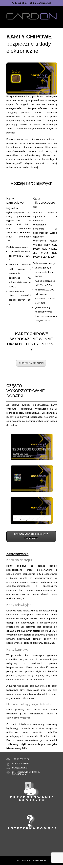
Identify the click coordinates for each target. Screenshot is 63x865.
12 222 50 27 (21, 3)
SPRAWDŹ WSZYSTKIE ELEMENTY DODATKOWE (31, 536)
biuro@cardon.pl (20, 768)
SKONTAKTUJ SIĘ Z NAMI (31, 363)
